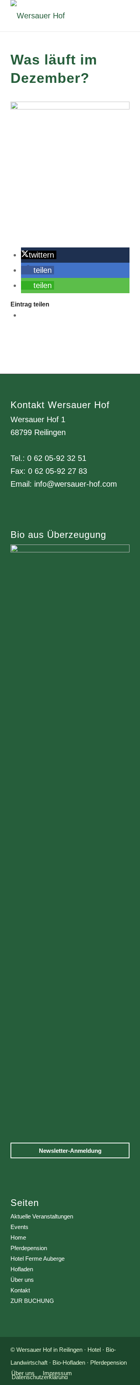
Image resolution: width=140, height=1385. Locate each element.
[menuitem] (22, 1373)
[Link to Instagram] (24, 315)
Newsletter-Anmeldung (70, 1150)
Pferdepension (28, 1248)
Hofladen (21, 1269)
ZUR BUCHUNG (32, 1300)
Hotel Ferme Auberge (37, 1258)
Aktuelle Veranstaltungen (41, 1216)
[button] (38, 255)
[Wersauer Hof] (58, 15)
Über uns (22, 1279)
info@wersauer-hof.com (75, 484)
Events (19, 1227)
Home (18, 1237)
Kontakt (20, 1290)
